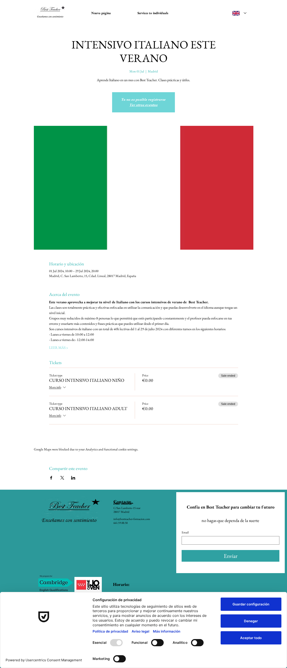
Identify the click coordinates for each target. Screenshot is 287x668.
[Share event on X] (62, 478)
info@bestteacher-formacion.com (131, 519)
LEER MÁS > (58, 347)
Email (185, 532)
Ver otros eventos (144, 105)
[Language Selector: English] (239, 13)
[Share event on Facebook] (51, 478)
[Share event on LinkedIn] (73, 478)
